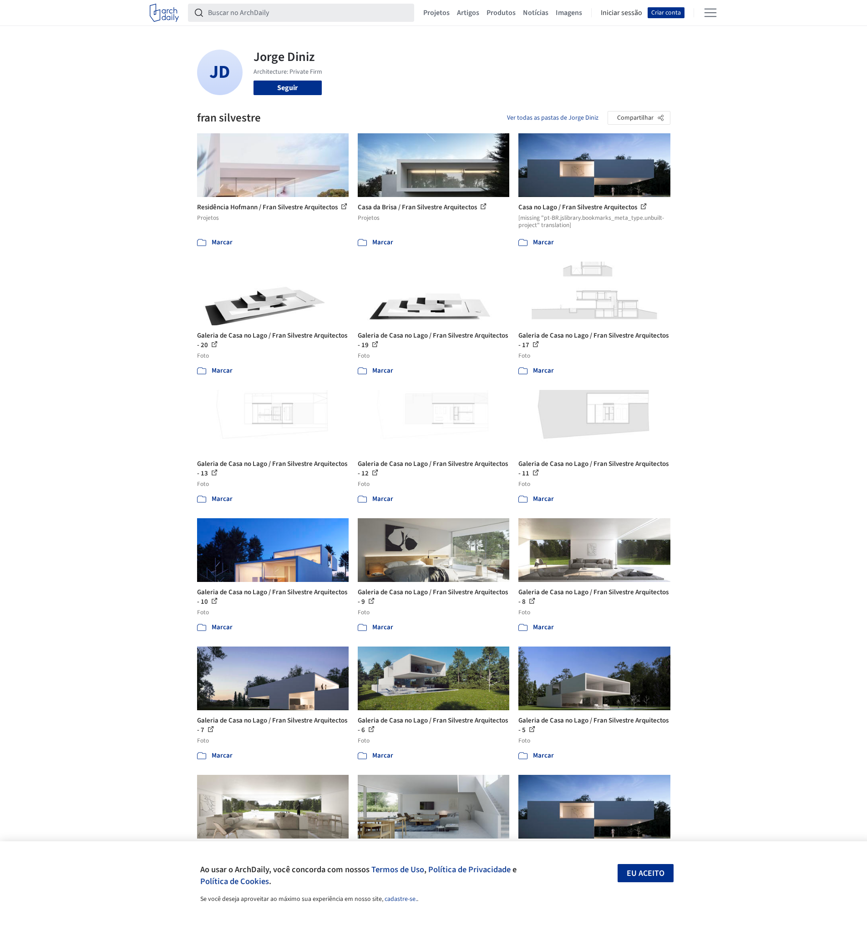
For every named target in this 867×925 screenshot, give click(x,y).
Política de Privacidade (469, 869)
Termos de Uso (397, 869)
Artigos (468, 13)
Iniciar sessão (621, 13)
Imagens (569, 13)
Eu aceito (645, 873)
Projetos (436, 13)
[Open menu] (710, 12)
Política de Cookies (234, 881)
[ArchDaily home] (164, 13)
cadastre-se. (401, 899)
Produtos (501, 13)
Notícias (535, 13)
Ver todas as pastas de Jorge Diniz (552, 118)
